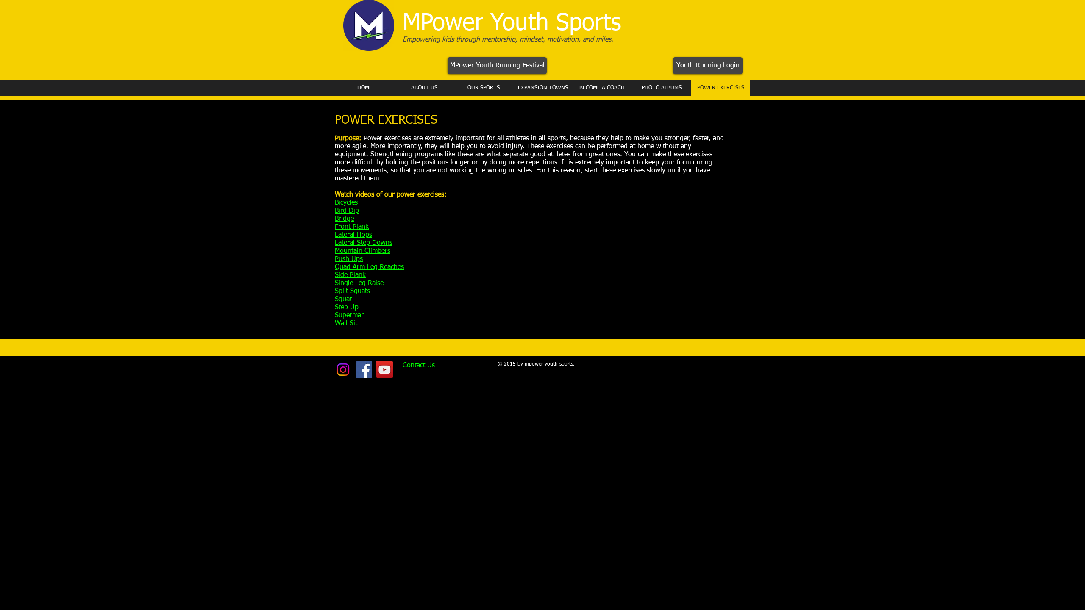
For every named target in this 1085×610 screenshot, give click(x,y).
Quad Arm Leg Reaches (369, 267)
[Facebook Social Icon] (364, 369)
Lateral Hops (353, 235)
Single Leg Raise (359, 283)
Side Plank (350, 275)
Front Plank (352, 227)
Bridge (344, 219)
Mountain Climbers (362, 251)
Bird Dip (347, 211)
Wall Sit (346, 323)
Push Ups (349, 259)
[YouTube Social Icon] (384, 369)
